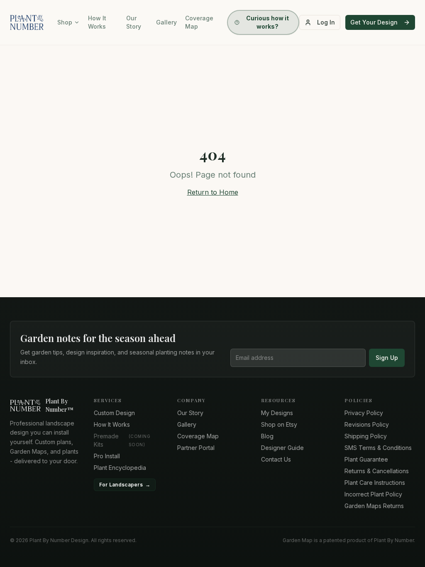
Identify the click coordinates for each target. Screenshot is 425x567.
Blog (267, 436)
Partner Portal (196, 447)
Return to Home (212, 192)
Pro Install (107, 455)
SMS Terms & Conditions (378, 447)
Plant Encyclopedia (120, 467)
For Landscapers (125, 484)
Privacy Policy (363, 412)
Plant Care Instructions (374, 482)
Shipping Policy (365, 436)
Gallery (166, 22)
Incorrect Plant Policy (373, 494)
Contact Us (276, 459)
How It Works (97, 22)
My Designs (277, 412)
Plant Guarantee (366, 459)
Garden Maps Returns (374, 505)
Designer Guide (282, 447)
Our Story (133, 22)
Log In (326, 22)
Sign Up (387, 357)
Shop (64, 22)
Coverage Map (199, 22)
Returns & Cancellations (376, 470)
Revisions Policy (366, 424)
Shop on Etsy (279, 424)
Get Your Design (374, 22)
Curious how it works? (267, 22)
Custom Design (114, 412)
